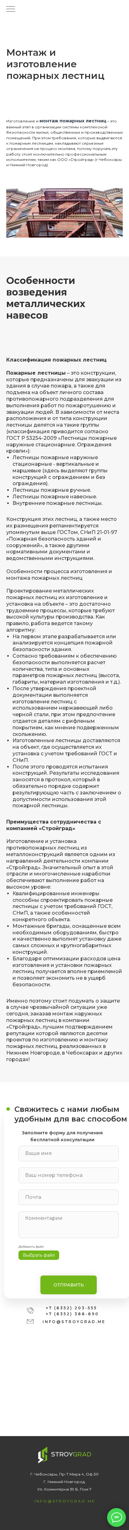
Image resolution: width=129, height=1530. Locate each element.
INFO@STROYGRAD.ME (74, 1321)
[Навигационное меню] (10, 9)
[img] (30, 1321)
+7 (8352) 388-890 (72, 1314)
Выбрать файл (39, 1255)
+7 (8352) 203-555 (71, 1308)
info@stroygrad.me (64, 1501)
